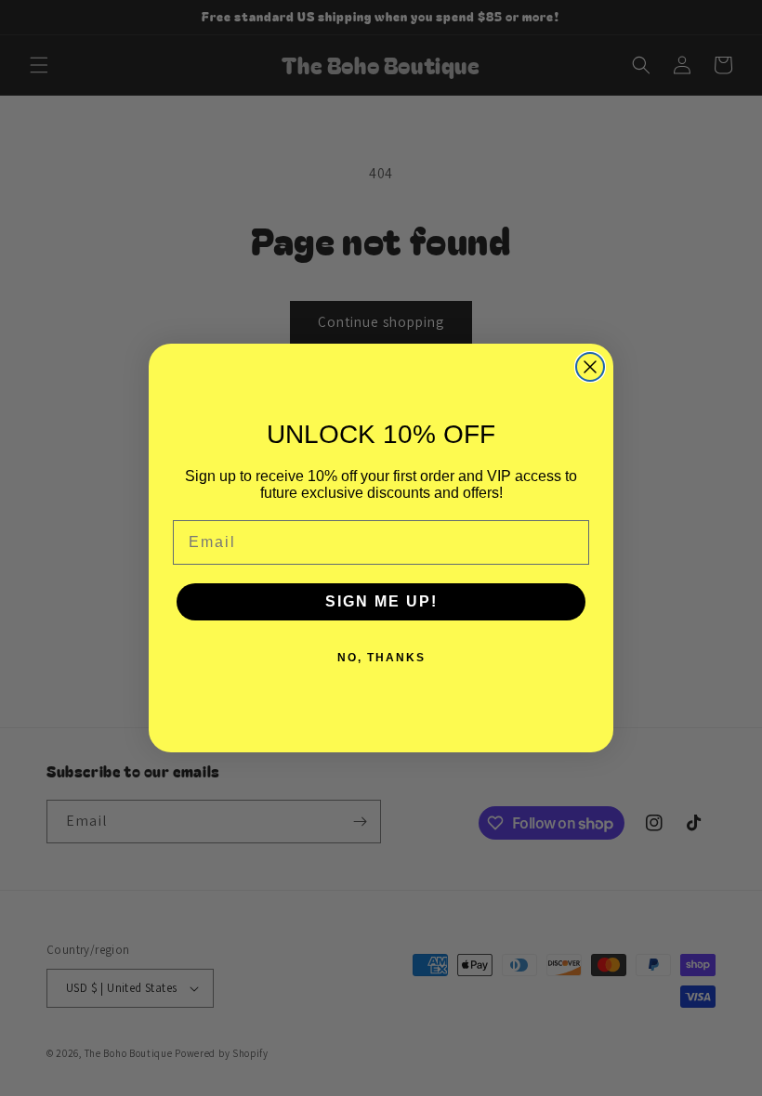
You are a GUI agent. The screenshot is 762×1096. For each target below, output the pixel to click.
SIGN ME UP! (381, 601)
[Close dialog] (590, 367)
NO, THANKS (381, 657)
